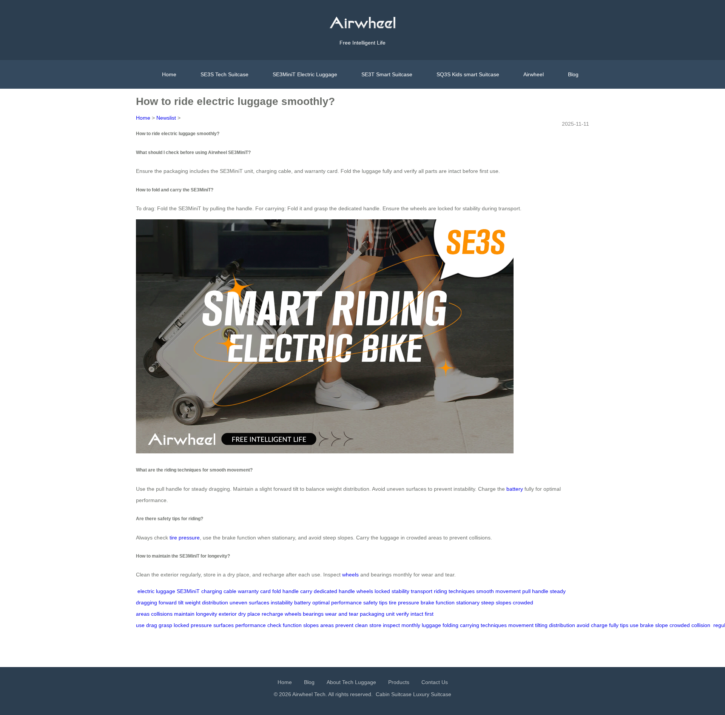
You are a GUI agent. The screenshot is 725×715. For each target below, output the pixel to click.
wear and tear (341, 614)
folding (450, 625)
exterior (228, 614)
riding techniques (454, 591)
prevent (344, 625)
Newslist (166, 118)
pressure (201, 625)
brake (647, 625)
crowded (679, 625)
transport (421, 591)
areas (327, 625)
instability (282, 602)
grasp (165, 625)
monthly (410, 625)
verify (402, 614)
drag (151, 625)
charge (599, 625)
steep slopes (496, 602)
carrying (469, 625)
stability (400, 591)
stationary (468, 602)
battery (514, 489)
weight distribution (206, 602)
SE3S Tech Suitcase (224, 74)
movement (521, 625)
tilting (541, 625)
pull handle (535, 591)
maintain (184, 614)
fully (614, 625)
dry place (249, 614)
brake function (438, 602)
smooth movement (498, 591)
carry (306, 591)
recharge (272, 614)
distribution (562, 625)
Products (398, 682)
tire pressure (185, 538)
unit (390, 614)
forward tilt (171, 602)
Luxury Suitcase (432, 694)
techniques (494, 625)
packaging (372, 614)
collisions (162, 614)
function (292, 625)
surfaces (223, 625)
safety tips (375, 602)
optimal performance (337, 602)
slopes (311, 625)
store (375, 625)
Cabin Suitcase (394, 694)
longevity (206, 614)
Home (169, 74)
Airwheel (533, 74)
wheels (350, 575)
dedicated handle (334, 591)
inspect (391, 625)
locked (181, 625)
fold (276, 591)
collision (700, 625)
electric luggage (156, 591)
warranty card (254, 591)
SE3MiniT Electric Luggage (305, 74)
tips (624, 625)
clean (361, 625)
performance (250, 625)
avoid (583, 625)
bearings (313, 614)
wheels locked (373, 591)
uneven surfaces (249, 602)
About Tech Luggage (351, 682)
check (274, 625)
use (634, 625)
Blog (573, 74)
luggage (431, 625)
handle (290, 591)
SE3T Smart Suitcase (386, 74)
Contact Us (434, 682)
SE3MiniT (188, 591)
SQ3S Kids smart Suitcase (468, 74)
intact (416, 614)
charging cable (218, 591)
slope (661, 625)
